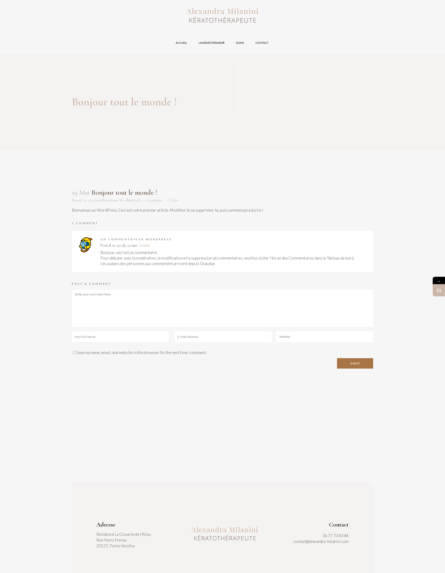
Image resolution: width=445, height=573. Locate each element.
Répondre (145, 246)
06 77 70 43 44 (336, 535)
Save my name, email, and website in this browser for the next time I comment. (141, 352)
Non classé (110, 200)
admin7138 (132, 200)
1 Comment (153, 200)
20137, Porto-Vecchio (115, 545)
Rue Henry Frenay (111, 540)
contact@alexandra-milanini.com (321, 541)
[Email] (439, 290)
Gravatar (207, 263)
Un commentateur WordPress (136, 239)
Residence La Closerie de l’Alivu (123, 534)
